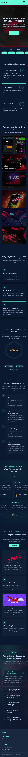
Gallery (11, 53)
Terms (3, 740)
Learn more (14, 545)
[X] (3, 750)
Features (20, 53)
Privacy (16, 738)
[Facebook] (8, 750)
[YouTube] (6, 750)
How (4, 53)
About (3, 738)
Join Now (14, 33)
